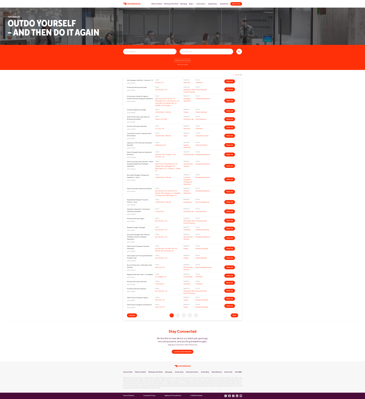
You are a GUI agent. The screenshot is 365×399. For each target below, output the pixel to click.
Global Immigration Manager (136, 110)
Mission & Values (156, 4)
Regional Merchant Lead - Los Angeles (140, 274)
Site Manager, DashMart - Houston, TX (140, 80)
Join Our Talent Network (182, 352)
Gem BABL (238, 372)
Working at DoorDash (171, 4)
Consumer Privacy (149, 395)
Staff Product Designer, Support (137, 297)
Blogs (191, 4)
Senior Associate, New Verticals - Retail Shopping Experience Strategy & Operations (140, 164)
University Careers (192, 372)
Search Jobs (236, 4)
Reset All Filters (182, 64)
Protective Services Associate (137, 87)
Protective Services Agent (135, 218)
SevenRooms (224, 4)
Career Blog (205, 372)
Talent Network (216, 372)
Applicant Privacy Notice (173, 395)
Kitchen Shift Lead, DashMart (137, 126)
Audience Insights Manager (136, 227)
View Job (229, 81)
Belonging (183, 4)
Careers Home (128, 372)
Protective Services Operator (136, 289)
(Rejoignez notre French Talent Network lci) (182, 345)
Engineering (212, 4)
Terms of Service (128, 395)
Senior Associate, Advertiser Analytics (139, 188)
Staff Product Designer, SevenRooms (139, 305)
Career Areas (200, 4)
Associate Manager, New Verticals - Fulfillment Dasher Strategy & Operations (138, 237)
